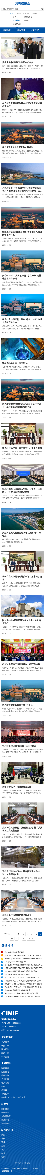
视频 (3, 1087)
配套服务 (5, 1049)
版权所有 (27, 1163)
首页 (14, 17)
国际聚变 (5, 1113)
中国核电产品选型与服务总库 (13, 1098)
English (18, 13)
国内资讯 (7, 30)
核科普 (4, 1090)
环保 (3, 1142)
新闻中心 (5, 1046)
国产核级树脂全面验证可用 (14, 952)
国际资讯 (21, 30)
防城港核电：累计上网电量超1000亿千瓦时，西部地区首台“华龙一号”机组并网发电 (24, 984)
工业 (3, 1146)
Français (26, 13)
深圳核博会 (28, 17)
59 (24, 939)
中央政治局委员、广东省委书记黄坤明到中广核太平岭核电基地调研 (24, 981)
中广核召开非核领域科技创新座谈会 (17, 974)
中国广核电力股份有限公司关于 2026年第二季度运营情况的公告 (24, 955)
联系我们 (5, 1057)
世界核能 (16, 21)
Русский (34, 13)
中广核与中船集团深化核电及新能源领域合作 (20, 971)
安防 (3, 1157)
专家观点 (5, 1083)
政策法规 (34, 30)
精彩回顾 (5, 1053)
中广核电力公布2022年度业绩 (15, 962)
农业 (3, 1153)
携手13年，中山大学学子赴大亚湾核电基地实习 (21, 978)
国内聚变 (5, 1109)
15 (36, 934)
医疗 (3, 1135)
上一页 (16, 934)
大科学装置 (6, 1116)
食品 (3, 1150)
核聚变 (26, 21)
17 (12, 939)
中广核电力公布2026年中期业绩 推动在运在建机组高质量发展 (24, 997)
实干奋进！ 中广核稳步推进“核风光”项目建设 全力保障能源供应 (24, 965)
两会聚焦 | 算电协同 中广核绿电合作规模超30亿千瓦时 (24, 959)
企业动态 (5, 1079)
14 (31, 934)
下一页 (30, 939)
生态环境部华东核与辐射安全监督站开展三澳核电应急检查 (24, 968)
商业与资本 (6, 1124)
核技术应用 (17, 24)
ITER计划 (5, 1120)
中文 (11, 13)
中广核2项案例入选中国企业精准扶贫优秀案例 (21, 993)
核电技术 (5, 1094)
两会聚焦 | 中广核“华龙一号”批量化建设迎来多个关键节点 (24, 987)
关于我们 (17, 1163)
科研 (3, 1139)
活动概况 (5, 1042)
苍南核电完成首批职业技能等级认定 (17, 990)
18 (16, 939)
